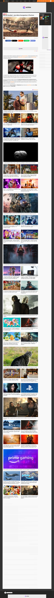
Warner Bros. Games (47, 20)
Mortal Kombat (24, 55)
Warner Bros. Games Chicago (47, 22)
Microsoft (12, 81)
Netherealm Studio (21, 57)
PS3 (45, 16)
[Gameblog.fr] (6, 1)
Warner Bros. (34, 57)
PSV (48, 16)
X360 (46, 16)
